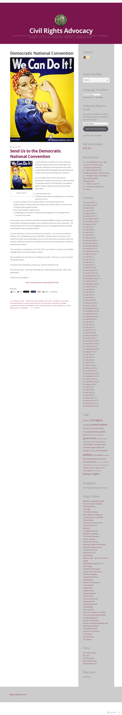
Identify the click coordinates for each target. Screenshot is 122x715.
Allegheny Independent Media (93, 501)
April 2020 (89, 211)
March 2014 (89, 365)
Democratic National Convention (20, 303)
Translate (99, 97)
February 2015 (90, 335)
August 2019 (89, 213)
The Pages (87, 509)
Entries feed (89, 658)
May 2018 (88, 232)
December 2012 (91, 406)
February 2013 (90, 401)
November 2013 (91, 376)
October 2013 (90, 379)
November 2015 (91, 311)
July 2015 (88, 322)
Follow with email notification (95, 129)
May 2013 (88, 392)
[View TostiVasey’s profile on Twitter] (84, 148)
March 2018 (89, 238)
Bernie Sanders (39, 301)
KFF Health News (89, 506)
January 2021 (90, 202)
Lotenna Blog (88, 555)
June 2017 (88, 259)
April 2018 (89, 235)
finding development (90, 618)
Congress (86, 425)
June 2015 (88, 325)
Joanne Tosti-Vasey (93, 442)
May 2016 (88, 295)
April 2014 (89, 363)
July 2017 (88, 257)
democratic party (35, 303)
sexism (103, 459)
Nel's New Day (88, 610)
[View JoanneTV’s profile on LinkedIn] (91, 148)
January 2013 (90, 403)
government (14, 305)
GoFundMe (49, 220)
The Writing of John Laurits (93, 523)
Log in (87, 655)
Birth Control (48, 301)
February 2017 (90, 270)
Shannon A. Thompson (91, 631)
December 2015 (91, 308)
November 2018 (91, 221)
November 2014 (91, 344)
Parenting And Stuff (90, 604)
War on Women (96, 471)
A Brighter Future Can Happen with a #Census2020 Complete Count (95, 178)
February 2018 (90, 240)
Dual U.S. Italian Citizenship (93, 504)
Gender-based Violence (97, 435)
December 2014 (91, 341)
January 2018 (90, 243)
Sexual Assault (89, 462)
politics (37, 305)
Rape (100, 455)
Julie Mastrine (88, 580)
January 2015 (90, 338)
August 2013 (89, 384)
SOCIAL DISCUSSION (90, 542)
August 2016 (89, 287)
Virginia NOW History (90, 577)
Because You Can (89, 553)
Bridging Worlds (89, 601)
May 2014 (88, 360)
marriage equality (100, 444)
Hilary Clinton (22, 305)
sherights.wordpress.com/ (92, 547)
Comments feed (91, 661)
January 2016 (90, 306)
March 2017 (89, 268)
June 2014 (88, 357)
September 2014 (91, 349)
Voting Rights (24, 308)
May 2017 (88, 262)
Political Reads (88, 520)
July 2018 (88, 227)
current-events (64, 301)
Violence (86, 468)
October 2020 (90, 205)
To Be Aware (87, 634)
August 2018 (89, 224)
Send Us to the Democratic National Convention (35, 153)
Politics (22, 301)
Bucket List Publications (91, 582)
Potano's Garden (89, 539)
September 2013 (91, 382)
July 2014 (88, 354)
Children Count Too (93, 184)
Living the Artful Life (90, 599)
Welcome (86, 528)
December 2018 (91, 219)
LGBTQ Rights (88, 444)
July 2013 (88, 387)
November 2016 (91, 278)
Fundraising (15, 301)
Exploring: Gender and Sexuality (94, 544)
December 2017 (91, 246)
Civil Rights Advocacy (90, 531)
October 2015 (90, 314)
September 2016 (91, 284)
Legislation (102, 442)
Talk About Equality (90, 574)
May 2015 (88, 327)
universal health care (59, 305)
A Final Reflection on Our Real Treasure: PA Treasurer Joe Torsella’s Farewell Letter (95, 165)
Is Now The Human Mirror (92, 572)
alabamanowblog (89, 593)
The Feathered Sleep (90, 512)
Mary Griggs (87, 566)
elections (86, 435)
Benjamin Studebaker (91, 534)
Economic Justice (46, 303)
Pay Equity (93, 451)
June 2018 (88, 230)
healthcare (100, 438)
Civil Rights (56, 301)
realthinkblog (88, 607)
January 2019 (90, 216)
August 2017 (89, 254)
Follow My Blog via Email (94, 107)
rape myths (106, 455)
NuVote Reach (88, 596)
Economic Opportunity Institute (94, 615)
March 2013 (89, 398)
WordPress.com (91, 664)
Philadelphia (30, 305)
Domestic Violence (90, 428)
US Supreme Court (103, 465)
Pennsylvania (102, 450)
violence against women (97, 468)
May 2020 (88, 208)
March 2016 (89, 300)
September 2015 (91, 316)
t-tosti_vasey (99, 462)
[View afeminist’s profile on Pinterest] (88, 148)
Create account (90, 653)
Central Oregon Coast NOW (93, 517)
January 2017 (90, 273)
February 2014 (90, 368)
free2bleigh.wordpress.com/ (93, 563)
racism (95, 455)
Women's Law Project (90, 620)
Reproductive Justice (46, 305)
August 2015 (89, 319)
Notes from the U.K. (90, 525)
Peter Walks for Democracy (93, 515)
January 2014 (90, 371)
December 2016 (91, 276)
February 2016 (90, 303)
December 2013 (91, 373)
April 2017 (89, 265)
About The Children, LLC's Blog (94, 612)
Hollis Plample (88, 585)
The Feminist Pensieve (91, 536)
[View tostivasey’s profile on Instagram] (86, 148)
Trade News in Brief (90, 629)
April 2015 (89, 330)
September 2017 (91, 251)
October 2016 (90, 281)
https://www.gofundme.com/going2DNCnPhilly (42, 282)
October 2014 (90, 346)
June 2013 (88, 390)
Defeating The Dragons (91, 569)
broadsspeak (87, 588)
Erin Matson (87, 639)
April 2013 (89, 395)
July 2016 (88, 289)
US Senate (95, 465)
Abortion (31, 301)
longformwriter (88, 591)
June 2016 (88, 292)
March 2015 (89, 333)
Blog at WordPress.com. (18, 695)
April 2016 (89, 297)
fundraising (55, 303)
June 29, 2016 (16, 147)
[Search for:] (96, 80)
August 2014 (89, 352)
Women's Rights (91, 473)
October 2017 (90, 249)
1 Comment (36, 308)
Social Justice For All (90, 550)
